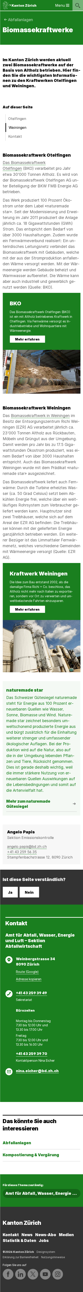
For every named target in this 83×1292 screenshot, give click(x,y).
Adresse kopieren (28, 979)
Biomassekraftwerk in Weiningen (40, 415)
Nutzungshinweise (53, 1257)
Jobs (44, 1240)
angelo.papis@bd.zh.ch (27, 846)
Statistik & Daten (19, 1240)
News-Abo (45, 1234)
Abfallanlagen (20, 19)
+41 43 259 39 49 (31, 993)
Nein (29, 892)
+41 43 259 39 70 (31, 1053)
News (27, 1234)
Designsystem (46, 1252)
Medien (66, 1234)
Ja (10, 892)
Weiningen (17, 127)
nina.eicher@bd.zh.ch (37, 1071)
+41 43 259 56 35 (22, 852)
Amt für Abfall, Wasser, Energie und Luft (42, 1193)
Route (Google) (27, 972)
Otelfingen (17, 118)
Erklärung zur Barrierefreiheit (21, 1257)
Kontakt (15, 136)
